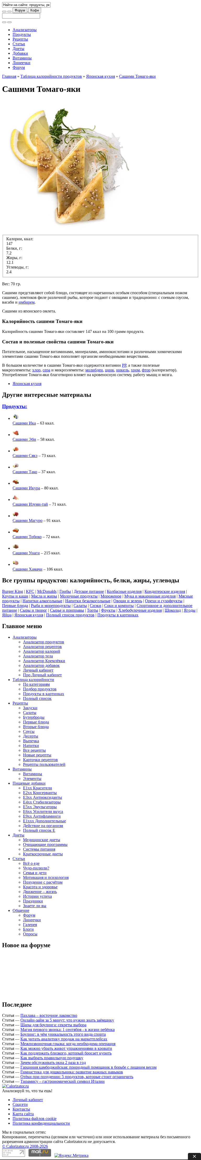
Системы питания (39, 849)
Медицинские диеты (41, 840)
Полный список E (39, 830)
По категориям (36, 684)
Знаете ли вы (34, 906)
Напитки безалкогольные (87, 601)
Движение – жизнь (40, 891)
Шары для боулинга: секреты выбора (53, 1025)
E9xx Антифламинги (42, 816)
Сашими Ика (24, 423)
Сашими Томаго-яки (137, 76)
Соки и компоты (119, 605)
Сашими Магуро (27, 520)
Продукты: (14, 406)
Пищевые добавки (29, 783)
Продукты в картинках (117, 615)
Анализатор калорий (41, 651)
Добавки (20, 53)
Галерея (30, 924)
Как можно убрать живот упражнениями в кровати (66, 1048)
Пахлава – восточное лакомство (48, 1015)
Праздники (33, 901)
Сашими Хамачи (27, 569)
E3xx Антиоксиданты (42, 797)
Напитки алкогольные (42, 601)
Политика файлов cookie (35, 1118)
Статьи (19, 44)
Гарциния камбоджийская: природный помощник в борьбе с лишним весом (88, 1067)
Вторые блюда (36, 726)
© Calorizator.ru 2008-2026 (25, 1146)
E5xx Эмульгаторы (40, 807)
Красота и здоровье (40, 887)
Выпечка (31, 741)
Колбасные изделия (124, 591)
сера (46, 370)
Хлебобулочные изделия (140, 610)
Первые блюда (15, 605)
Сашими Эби (24, 439)
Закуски (30, 708)
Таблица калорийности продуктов (51, 76)
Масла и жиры (44, 596)
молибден (94, 370)
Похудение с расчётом (43, 882)
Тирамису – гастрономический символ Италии (62, 1081)
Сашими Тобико (27, 536)
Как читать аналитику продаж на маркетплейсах (63, 1039)
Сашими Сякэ (25, 455)
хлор (36, 370)
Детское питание (89, 591)
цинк (109, 370)
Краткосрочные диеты (43, 854)
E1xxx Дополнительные (44, 821)
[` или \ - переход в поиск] (4, 11)
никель (122, 370)
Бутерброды (33, 717)
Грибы (65, 591)
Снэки (95, 605)
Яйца (7, 615)
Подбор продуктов (40, 689)
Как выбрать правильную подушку (51, 1058)
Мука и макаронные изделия (150, 596)
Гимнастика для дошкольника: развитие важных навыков (71, 1072)
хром (135, 370)
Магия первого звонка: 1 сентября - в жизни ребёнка (67, 1029)
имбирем (27, 302)
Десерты (30, 736)
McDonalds (47, 591)
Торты (92, 610)
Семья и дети (35, 873)
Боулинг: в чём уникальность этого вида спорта (63, 1034)
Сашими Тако (25, 472)
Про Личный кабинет (42, 675)
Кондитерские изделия (164, 591)
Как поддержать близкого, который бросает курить (65, 1053)
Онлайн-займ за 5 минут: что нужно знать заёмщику (67, 1020)
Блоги (28, 929)
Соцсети (20, 1104)
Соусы (29, 731)
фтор (146, 370)
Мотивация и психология (46, 877)
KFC (30, 591)
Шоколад (173, 610)
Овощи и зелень (127, 601)
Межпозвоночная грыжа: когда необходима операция (67, 1043)
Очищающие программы (45, 844)
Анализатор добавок (41, 665)
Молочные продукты (79, 596)
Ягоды (190, 610)
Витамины (22, 58)
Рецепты (20, 39)
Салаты (80, 605)
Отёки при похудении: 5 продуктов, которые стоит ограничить (76, 1076)
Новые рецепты (37, 755)
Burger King (12, 591)
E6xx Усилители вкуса (43, 811)
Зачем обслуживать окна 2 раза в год (53, 1062)
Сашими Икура (26, 488)
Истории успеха (37, 896)
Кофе (34, 10)
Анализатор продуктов (43, 642)
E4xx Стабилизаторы (42, 802)
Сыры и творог (33, 610)
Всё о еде (31, 863)
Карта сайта (23, 1114)
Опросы (30, 934)
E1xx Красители (37, 788)
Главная (9, 76)
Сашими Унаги (26, 553)
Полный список (37, 698)
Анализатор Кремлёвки (44, 661)
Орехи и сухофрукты (163, 601)
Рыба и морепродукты (51, 605)
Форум (20, 10)
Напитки (31, 745)
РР (124, 365)
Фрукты (108, 610)
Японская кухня (100, 76)
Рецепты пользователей (44, 764)
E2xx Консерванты (40, 792)
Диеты (18, 48)
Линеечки (21, 62)
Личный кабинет (38, 670)
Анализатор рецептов (42, 646)
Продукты (22, 34)
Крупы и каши (15, 596)
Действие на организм (43, 825)
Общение (21, 910)
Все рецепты (34, 750)
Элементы (32, 778)
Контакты (21, 1109)
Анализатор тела (38, 656)
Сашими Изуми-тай (30, 504)
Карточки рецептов (40, 759)
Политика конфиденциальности (41, 1123)
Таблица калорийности (33, 679)
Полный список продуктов (70, 615)
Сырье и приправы (67, 610)
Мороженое (110, 596)
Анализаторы (25, 29)
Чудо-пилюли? (36, 868)
